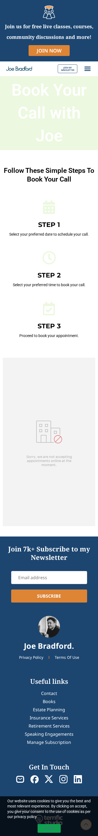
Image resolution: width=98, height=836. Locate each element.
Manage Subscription (49, 742)
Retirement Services (49, 726)
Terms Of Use (67, 657)
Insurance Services (49, 718)
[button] (87, 69)
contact (49, 693)
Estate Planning (49, 710)
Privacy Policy (31, 657)
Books (49, 701)
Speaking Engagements (49, 734)
